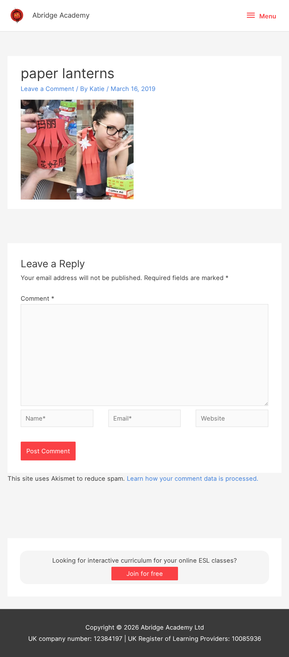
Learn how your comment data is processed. (193, 478)
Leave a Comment (47, 88)
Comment (37, 298)
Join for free (144, 573)
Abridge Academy (61, 15)
